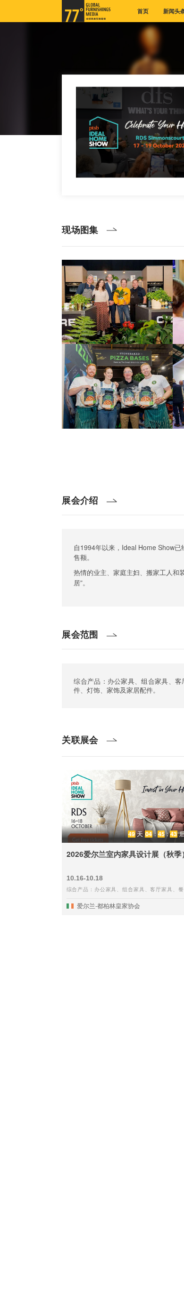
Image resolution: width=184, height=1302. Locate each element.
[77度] (86, 11)
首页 (143, 11)
